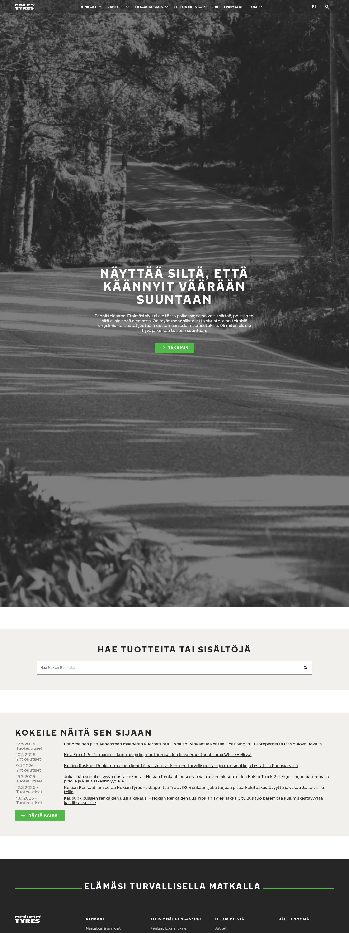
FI (314, 6)
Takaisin (178, 347)
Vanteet (115, 7)
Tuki (253, 7)
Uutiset (220, 928)
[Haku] (327, 6)
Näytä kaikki (43, 815)
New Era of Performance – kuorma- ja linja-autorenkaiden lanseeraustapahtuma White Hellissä (157, 754)
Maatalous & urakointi (103, 928)
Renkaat (88, 7)
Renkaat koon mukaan (168, 928)
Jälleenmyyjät (227, 7)
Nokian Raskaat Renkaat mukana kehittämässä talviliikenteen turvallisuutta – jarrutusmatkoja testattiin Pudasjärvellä (181, 765)
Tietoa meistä (188, 7)
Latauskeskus (149, 7)
